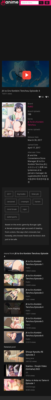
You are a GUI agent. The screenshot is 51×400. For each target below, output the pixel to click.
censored (11, 201)
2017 (9, 194)
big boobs (21, 194)
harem (37, 201)
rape (25, 209)
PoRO (30, 106)
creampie (25, 201)
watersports (12, 217)
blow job (35, 194)
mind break (12, 209)
